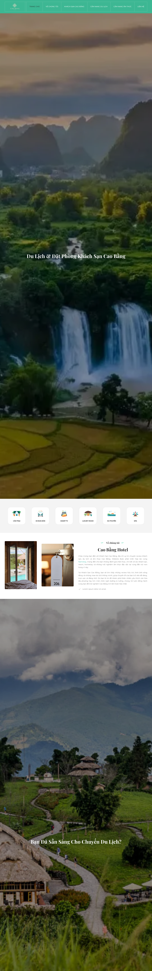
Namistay (82, 562)
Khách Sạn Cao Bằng (74, 6)
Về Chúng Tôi (52, 6)
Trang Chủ (34, 6)
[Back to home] (15, 6)
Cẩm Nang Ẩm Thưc (122, 6)
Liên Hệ (141, 6)
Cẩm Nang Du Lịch (98, 6)
